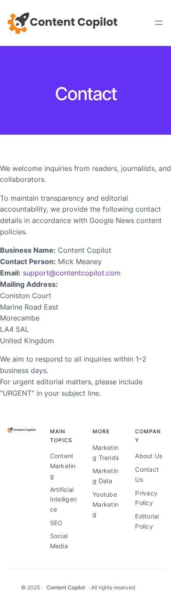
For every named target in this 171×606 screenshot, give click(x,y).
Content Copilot (65, 587)
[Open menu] (158, 22)
